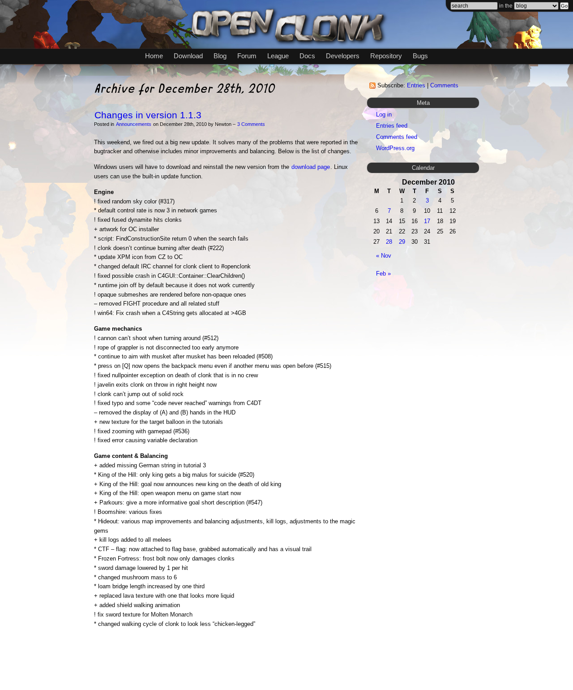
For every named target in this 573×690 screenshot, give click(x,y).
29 (402, 241)
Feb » (383, 273)
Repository (386, 56)
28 (389, 241)
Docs (307, 56)
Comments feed (396, 137)
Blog (220, 56)
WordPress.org (395, 148)
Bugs (420, 56)
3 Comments (251, 124)
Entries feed (391, 125)
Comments (444, 85)
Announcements (133, 124)
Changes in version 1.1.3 (147, 115)
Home (154, 56)
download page (310, 167)
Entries (416, 85)
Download (188, 56)
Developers (342, 56)
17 (427, 221)
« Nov (383, 255)
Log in (384, 114)
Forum (247, 56)
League (278, 56)
